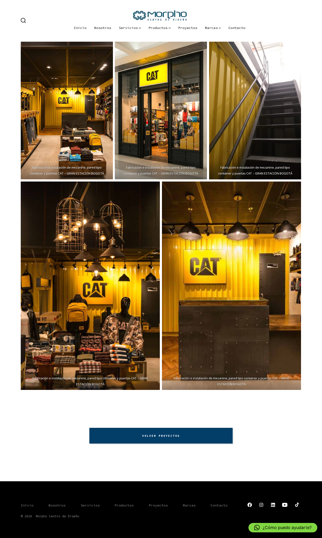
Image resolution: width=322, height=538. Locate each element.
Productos (158, 28)
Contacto (236, 28)
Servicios (128, 28)
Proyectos (187, 28)
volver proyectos (161, 435)
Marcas (211, 28)
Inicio (80, 28)
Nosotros (102, 28)
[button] (282, 527)
